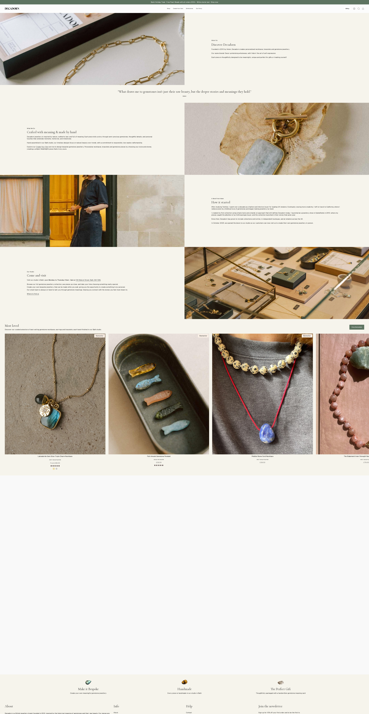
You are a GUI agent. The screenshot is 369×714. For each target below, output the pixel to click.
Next (366, 394)
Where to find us (33, 294)
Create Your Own (42, 147)
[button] (169, 8)
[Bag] (363, 8)
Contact (189, 713)
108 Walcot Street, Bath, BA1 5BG (88, 280)
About (116, 713)
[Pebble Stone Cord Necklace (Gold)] (262, 394)
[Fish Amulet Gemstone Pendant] (158, 394)
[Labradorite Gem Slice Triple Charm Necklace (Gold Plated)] (55, 394)
